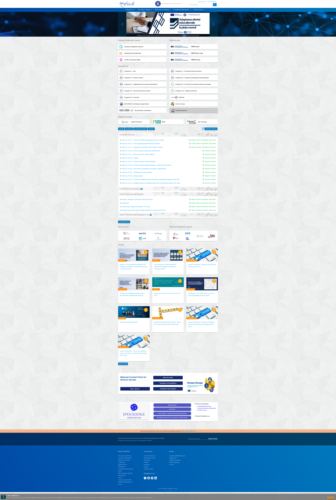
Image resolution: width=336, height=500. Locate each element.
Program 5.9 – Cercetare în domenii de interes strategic (193, 84)
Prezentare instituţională (124, 458)
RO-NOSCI (172, 409)
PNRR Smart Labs (197, 53)
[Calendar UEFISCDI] (203, 128)
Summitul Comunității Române (129, 322)
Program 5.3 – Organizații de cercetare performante (140, 84)
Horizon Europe (180, 104)
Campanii (146, 466)
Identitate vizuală (148, 469)
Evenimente (147, 460)
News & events (168, 377)
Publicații (151, 129)
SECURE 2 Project (202, 410)
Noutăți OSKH (172, 405)
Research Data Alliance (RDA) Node (207, 408)
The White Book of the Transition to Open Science (172, 417)
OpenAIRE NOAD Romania (204, 406)
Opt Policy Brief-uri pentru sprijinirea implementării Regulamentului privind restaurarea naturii (165, 267)
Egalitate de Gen (122, 464)
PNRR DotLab (195, 60)
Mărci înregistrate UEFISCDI (125, 473)
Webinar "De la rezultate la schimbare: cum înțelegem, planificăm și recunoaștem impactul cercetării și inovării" (133, 267)
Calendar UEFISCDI (211, 129)
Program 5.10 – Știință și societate (186, 91)
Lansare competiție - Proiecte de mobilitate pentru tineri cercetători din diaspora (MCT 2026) (201, 324)
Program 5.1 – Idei (130, 71)
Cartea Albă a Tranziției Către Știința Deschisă (172, 413)
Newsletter (129, 129)
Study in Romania (136, 122)
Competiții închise (124, 222)
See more (135, 389)
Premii (119, 471)
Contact (120, 484)
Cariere (120, 477)
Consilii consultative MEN (132, 60)
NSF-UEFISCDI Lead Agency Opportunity (136, 104)
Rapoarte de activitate (124, 460)
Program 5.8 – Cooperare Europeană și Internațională (192, 78)
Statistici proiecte (181, 110)
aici (209, 416)
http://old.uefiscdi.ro (189, 431)
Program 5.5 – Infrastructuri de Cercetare (137, 91)
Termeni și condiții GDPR (124, 480)
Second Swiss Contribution (142, 110)
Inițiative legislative (174, 462)
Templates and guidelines (168, 383)
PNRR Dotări (195, 47)
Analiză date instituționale (132, 53)
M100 (163, 122)
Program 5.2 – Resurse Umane (133, 78)
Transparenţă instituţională (125, 469)
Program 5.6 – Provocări (131, 97)
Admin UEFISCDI (202, 1)
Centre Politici (121, 475)
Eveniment (122, 318)
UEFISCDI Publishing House (125, 482)
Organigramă (121, 462)
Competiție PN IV (192, 260)
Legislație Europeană (174, 460)
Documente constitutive (124, 456)
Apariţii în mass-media (149, 458)
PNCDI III (181, 97)
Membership (121, 466)
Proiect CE (122, 260)
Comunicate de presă (140, 129)
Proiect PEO (122, 289)
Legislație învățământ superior (177, 456)
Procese (171, 464)
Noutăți (121, 129)
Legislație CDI (172, 458)
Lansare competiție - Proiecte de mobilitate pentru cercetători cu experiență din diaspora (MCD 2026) (133, 353)
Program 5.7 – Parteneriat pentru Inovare (188, 71)
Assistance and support (168, 388)
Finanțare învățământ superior (133, 46)
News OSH (156, 289)
